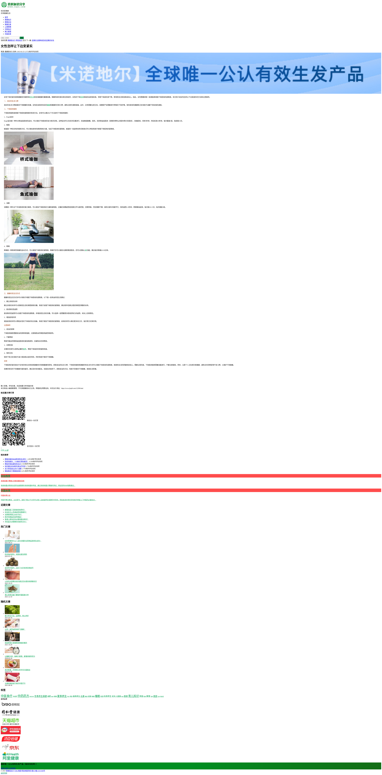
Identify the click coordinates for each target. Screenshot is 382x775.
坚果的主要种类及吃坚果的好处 (43, 40)
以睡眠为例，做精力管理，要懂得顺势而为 (20, 656)
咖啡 (52, 696)
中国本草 (8, 34)
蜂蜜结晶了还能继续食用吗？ (15, 510)
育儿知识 (133, 696)
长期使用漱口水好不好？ (13, 514)
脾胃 (148, 696)
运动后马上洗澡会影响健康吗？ (16, 512)
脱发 (145, 696)
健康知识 (8, 19)
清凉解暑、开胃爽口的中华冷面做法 (17, 670)
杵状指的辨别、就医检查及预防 (16, 554)
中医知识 (8, 29)
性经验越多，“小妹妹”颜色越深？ (16, 461)
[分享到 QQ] (49, 386)
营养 (24, 349)
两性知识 (19, 40)
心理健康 (8, 27)
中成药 (15, 696)
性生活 (31, 97)
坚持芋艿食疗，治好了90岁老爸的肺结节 (19, 568)
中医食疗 (6, 696)
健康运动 (8, 22)
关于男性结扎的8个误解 (13, 468)
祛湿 (102, 696)
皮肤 (89, 696)
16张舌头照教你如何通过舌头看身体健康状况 (21, 581)
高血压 (162, 696)
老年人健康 (116, 696)
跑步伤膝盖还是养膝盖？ (13, 517)
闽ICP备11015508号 (38, 771)
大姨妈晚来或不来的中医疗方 (15, 683)
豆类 (159, 696)
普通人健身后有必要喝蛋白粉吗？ (17, 519)
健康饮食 (8, 24)
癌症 (86, 696)
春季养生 (76, 696)
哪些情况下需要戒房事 (13, 471)
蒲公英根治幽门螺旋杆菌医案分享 (17, 595)
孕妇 (68, 696)
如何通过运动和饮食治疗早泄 (15, 466)
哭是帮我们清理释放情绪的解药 (16, 643)
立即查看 (12, 768)
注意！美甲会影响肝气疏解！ (15, 629)
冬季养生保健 (40, 696)
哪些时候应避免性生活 (13, 464)
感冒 (71, 696)
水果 (82, 696)
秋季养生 (108, 696)
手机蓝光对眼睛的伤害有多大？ (16, 522)
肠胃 (126, 696)
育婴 (141, 696)
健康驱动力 (12, 40)
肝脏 (122, 696)
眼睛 (93, 696)
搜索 (21, 38)
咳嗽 (55, 696)
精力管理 (8, 31)
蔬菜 (155, 696)
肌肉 (82, 97)
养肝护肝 (32, 696)
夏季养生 (62, 696)
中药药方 (23, 696)
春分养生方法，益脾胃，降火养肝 (17, 616)
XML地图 (17, 771)
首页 (6, 17)
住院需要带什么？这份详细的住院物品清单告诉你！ (23, 541)
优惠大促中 (5, 768)
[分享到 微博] (79, 386)
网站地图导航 (26, 771)
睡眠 (48, 105)
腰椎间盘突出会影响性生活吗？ (16, 459)
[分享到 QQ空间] (139, 386)
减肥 (49, 696)
